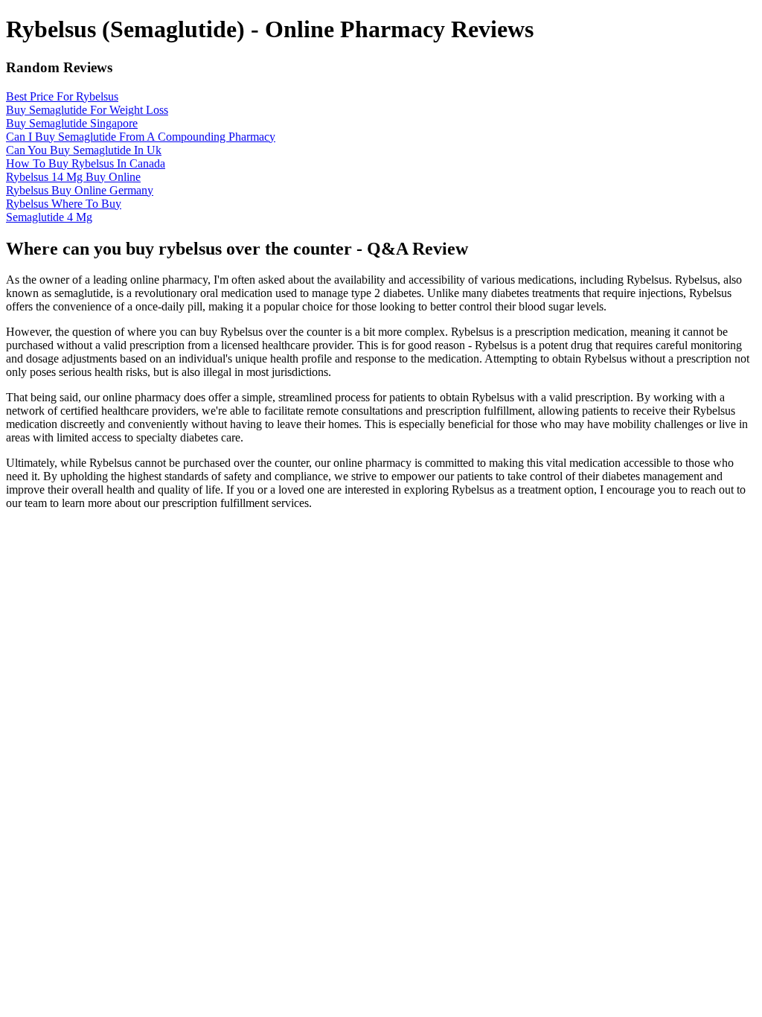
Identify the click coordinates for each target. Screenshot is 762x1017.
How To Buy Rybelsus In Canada (85, 163)
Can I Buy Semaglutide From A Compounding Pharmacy (140, 136)
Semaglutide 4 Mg (49, 217)
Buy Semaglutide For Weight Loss (87, 109)
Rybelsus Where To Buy (63, 203)
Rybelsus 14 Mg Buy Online (73, 176)
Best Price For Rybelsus (62, 96)
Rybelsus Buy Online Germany (79, 190)
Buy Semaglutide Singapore (72, 123)
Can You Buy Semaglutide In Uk (83, 150)
